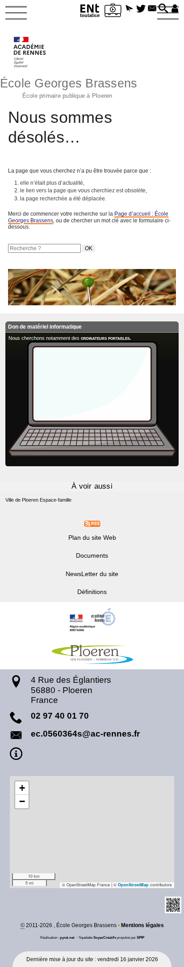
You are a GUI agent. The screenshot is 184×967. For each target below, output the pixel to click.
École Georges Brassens (68, 87)
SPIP (140, 937)
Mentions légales (142, 925)
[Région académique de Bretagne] (92, 620)
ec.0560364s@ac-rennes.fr (85, 733)
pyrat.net (67, 937)
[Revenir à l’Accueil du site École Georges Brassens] (30, 52)
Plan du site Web (92, 537)
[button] (129, 9)
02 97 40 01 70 (60, 715)
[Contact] (152, 9)
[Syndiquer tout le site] (92, 523)
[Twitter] (140, 9)
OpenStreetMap (133, 885)
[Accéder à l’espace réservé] (174, 9)
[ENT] (90, 12)
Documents (92, 555)
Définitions (92, 591)
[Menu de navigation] (16, 13)
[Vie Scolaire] (113, 12)
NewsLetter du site (92, 573)
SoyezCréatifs (104, 937)
